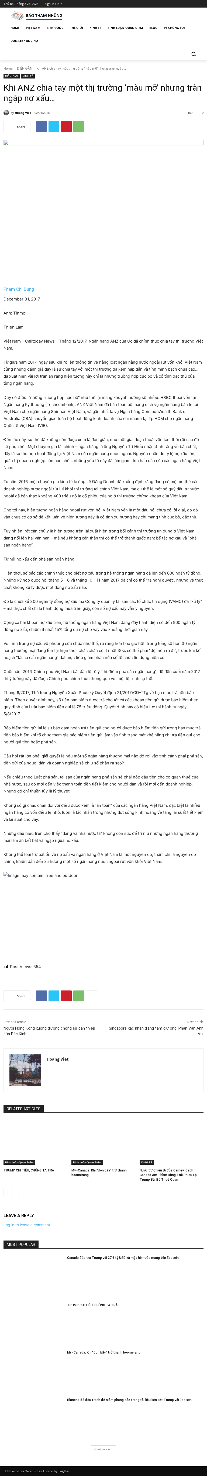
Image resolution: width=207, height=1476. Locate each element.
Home (8, 68)
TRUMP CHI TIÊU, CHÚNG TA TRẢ (29, 1170)
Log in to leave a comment (27, 1224)
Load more (102, 1449)
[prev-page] (7, 1192)
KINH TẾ (28, 76)
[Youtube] (200, 4)
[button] (193, 53)
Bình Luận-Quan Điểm (19, 1162)
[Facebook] (170, 4)
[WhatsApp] (78, 126)
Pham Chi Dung (19, 289)
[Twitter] (185, 4)
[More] (91, 126)
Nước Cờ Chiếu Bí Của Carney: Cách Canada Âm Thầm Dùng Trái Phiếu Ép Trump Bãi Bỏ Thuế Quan (168, 1174)
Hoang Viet (23, 113)
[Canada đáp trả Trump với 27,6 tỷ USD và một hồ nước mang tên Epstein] (34, 1277)
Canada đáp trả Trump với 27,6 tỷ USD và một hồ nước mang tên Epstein (123, 1258)
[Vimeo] (192, 4)
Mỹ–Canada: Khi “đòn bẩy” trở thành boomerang (103, 1352)
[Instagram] (178, 4)
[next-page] (15, 1192)
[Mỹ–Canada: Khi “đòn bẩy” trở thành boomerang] (103, 1142)
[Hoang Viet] (7, 112)
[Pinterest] (66, 126)
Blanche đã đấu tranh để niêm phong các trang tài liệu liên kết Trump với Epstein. (129, 1400)
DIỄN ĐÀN (24, 68)
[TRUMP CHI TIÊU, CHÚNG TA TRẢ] (35, 1142)
